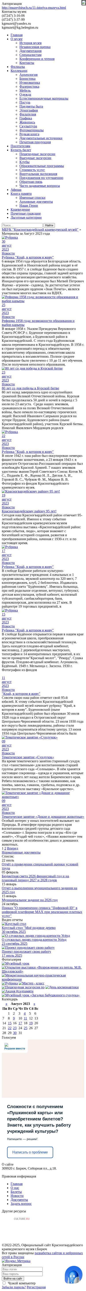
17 (20, 1023)
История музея (30, 43)
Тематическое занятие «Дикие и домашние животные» (43, 817)
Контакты (26, 63)
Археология (28, 74)
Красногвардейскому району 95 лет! (29, 511)
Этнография (28, 110)
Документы (19, 1200)
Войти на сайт (13, 1278)
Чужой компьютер (21, 1283)
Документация (30, 51)
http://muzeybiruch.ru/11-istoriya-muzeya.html (34, 7)
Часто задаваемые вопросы (39, 186)
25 (25, 1028)
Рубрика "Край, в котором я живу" (28, 257)
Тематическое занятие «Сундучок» (28, 757)
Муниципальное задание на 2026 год (30, 900)
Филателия (27, 114)
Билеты (16, 1192)
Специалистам (30, 55)
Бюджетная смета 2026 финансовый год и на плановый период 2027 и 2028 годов (35, 878)
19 (31, 1023)
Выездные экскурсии (35, 158)
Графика (25, 118)
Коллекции (19, 71)
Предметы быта (31, 106)
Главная (16, 35)
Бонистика (27, 78)
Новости (8, 253)
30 (15, 1033)
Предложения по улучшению (41, 178)
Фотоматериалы (31, 130)
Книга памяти (21, 193)
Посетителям (20, 146)
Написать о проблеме (30, 1152)
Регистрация (36, 1287)
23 (15, 1028)
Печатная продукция (35, 142)
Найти (49, 225)
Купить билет (21, 150)
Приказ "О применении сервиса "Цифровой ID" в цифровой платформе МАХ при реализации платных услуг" (42, 912)
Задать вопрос (21, 1203)
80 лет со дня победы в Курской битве (30, 388)
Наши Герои (28, 205)
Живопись (27, 122)
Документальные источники (40, 138)
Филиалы (18, 67)
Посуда (24, 102)
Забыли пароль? (14, 1287)
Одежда (25, 94)
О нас (15, 1188)
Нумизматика (29, 82)
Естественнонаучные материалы (43, 98)
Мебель (25, 90)
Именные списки (32, 197)
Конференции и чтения (36, 59)
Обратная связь (30, 182)
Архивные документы (36, 201)
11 (25, 1018)
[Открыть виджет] (73, 1275)
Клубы (24, 162)
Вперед (12, 848)
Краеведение (20, 209)
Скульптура (28, 126)
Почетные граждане (26, 213)
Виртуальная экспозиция (38, 174)
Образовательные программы (41, 166)
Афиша (16, 190)
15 (9, 1023)
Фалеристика (29, 86)
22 (9, 1028)
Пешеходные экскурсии (37, 154)
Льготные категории (26, 217)
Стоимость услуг (32, 170)
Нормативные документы (21, 852)
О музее (16, 39)
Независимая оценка (34, 47)
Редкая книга (29, 134)
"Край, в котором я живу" (21, 694)
